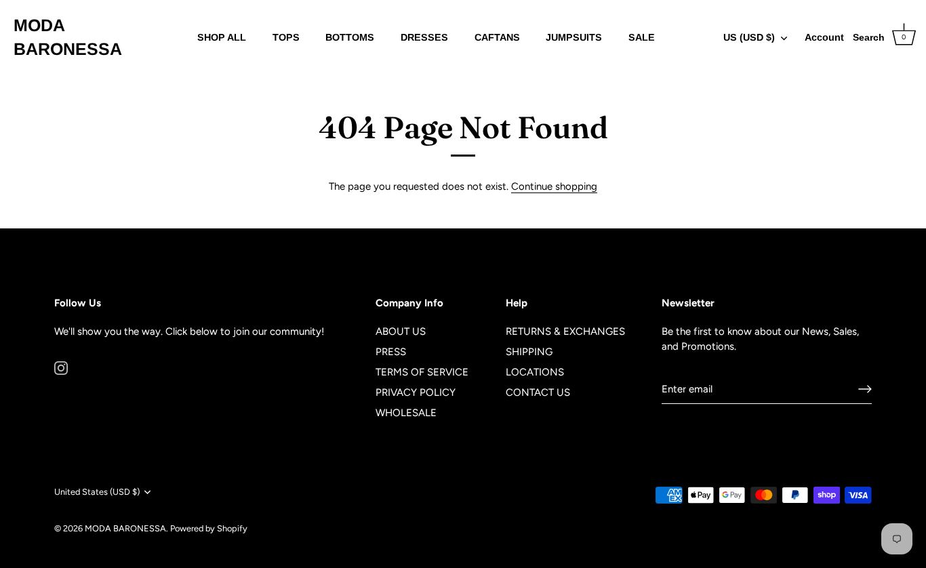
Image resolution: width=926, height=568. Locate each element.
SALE (641, 37)
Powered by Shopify (208, 528)
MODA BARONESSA (68, 37)
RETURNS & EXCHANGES (565, 331)
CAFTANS (497, 37)
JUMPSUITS (574, 37)
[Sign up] (865, 389)
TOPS (286, 37)
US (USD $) (749, 37)
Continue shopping (554, 186)
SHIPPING (529, 352)
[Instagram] (61, 367)
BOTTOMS (349, 37)
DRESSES (424, 37)
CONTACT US (538, 392)
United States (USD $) (97, 492)
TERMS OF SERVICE (422, 372)
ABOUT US (401, 331)
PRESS (391, 352)
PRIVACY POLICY (416, 392)
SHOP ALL (221, 37)
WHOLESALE (406, 413)
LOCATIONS (535, 372)
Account (824, 37)
